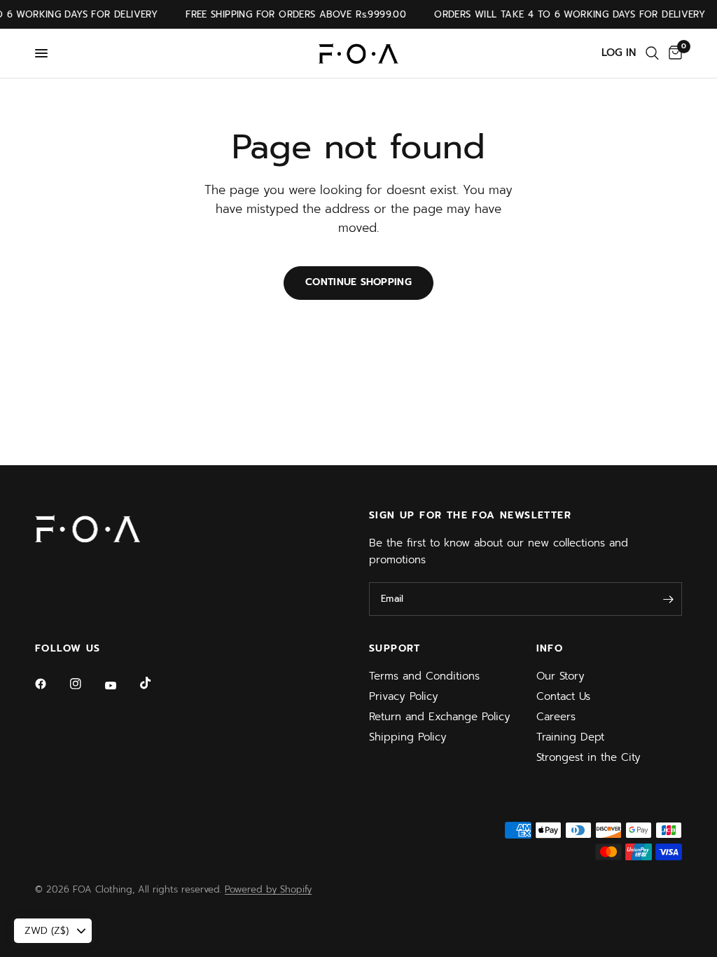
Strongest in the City (588, 757)
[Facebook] (50, 683)
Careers (556, 716)
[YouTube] (120, 685)
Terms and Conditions (424, 676)
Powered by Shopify (268, 889)
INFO (550, 649)
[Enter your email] (668, 599)
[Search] (652, 53)
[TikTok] (155, 683)
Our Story (560, 676)
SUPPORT (395, 649)
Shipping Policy (408, 737)
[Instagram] (85, 683)
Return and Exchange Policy (439, 716)
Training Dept (570, 737)
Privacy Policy (403, 696)
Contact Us (563, 696)
